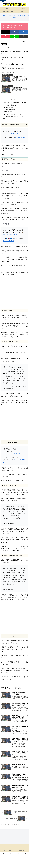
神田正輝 (4, 44)
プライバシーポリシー (7, 850)
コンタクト (21, 850)
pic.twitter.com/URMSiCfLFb (11, 453)
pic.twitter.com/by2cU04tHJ (10, 234)
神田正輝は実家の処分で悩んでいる (14, 116)
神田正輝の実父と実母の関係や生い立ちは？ (15, 102)
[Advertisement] (14, 292)
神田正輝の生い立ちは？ (11, 105)
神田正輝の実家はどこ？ (10, 112)
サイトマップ (21, 848)
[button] (23, 36)
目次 (12, 99)
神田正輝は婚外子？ (10, 107)
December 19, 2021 (8, 241)
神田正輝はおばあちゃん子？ (13, 109)
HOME (7, 848)
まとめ (6, 118)
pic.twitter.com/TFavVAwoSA (11, 133)
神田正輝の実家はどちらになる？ (14, 114)
